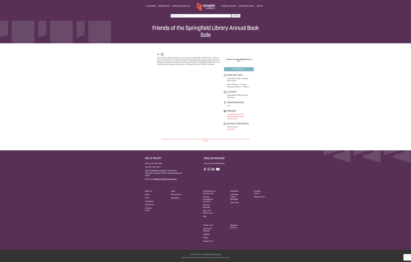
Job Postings (215, 139)
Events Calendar (189, 139)
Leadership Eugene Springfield (234, 197)
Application (175, 198)
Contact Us (223, 139)
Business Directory (167, 139)
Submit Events (259, 197)
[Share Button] (162, 54)
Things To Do (208, 225)
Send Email (231, 129)
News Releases (178, 139)
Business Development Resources (208, 199)
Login (173, 191)
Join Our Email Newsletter (214, 163)
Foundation (149, 201)
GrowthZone (225, 258)
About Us (148, 191)
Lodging (206, 234)
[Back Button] (158, 55)
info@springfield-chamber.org (165, 179)
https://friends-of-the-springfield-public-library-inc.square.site (236, 116)
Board (147, 194)
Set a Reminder (238, 69)
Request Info (208, 241)
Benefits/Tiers (176, 194)
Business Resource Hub (181, 6)
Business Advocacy (228, 6)
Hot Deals (198, 139)
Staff (147, 198)
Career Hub (234, 202)
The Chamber (151, 6)
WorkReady (234, 191)
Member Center (164, 6)
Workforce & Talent (246, 6)
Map (204, 216)
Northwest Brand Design (212, 254)
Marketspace (206, 139)
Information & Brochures (235, 139)
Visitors (259, 6)
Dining (205, 238)
